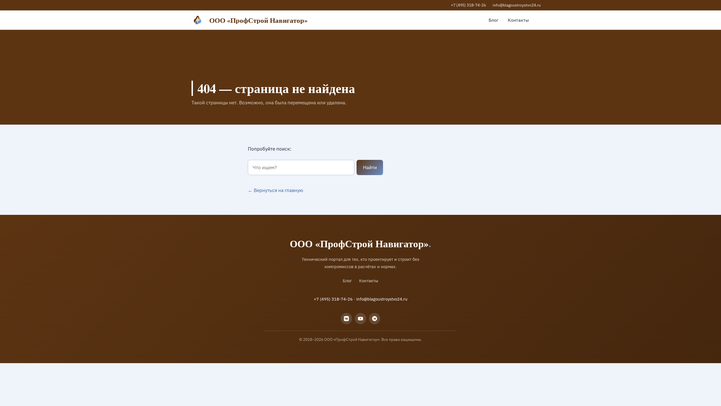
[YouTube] (360, 318)
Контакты (518, 20)
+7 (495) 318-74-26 (468, 5)
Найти (370, 167)
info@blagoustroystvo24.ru (517, 5)
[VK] (346, 318)
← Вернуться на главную (275, 190)
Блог (494, 20)
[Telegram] (374, 318)
